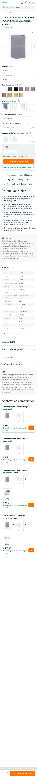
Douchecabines (9, 12)
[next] (34, 46)
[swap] (33, 33)
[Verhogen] (15, 152)
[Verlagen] (5, 152)
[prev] (2, 46)
